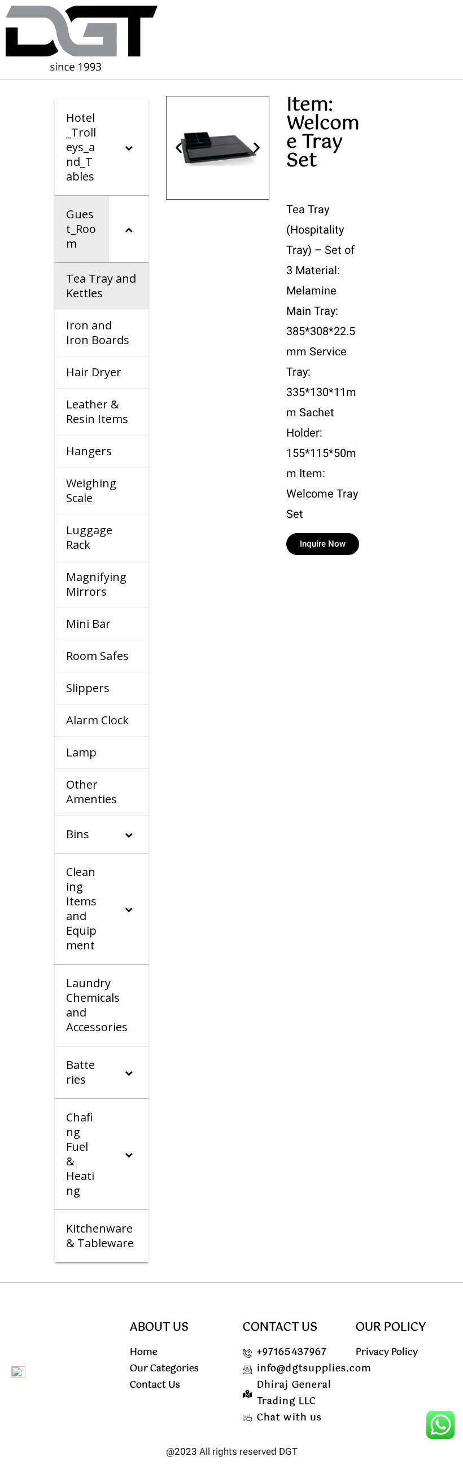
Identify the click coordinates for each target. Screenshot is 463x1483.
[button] (179, 148)
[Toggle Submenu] (128, 147)
